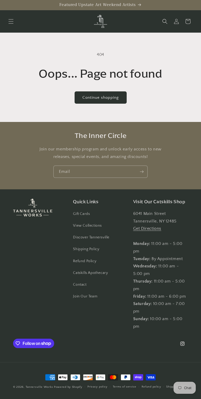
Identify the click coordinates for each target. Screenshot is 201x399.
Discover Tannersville (91, 237)
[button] (11, 21)
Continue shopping (100, 97)
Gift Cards (81, 214)
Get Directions (147, 228)
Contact (79, 285)
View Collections (87, 226)
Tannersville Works (39, 387)
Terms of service (124, 386)
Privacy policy (97, 386)
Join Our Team (85, 296)
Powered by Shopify (68, 387)
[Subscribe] (141, 172)
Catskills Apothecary (90, 273)
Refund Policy (84, 261)
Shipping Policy (86, 249)
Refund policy (151, 386)
